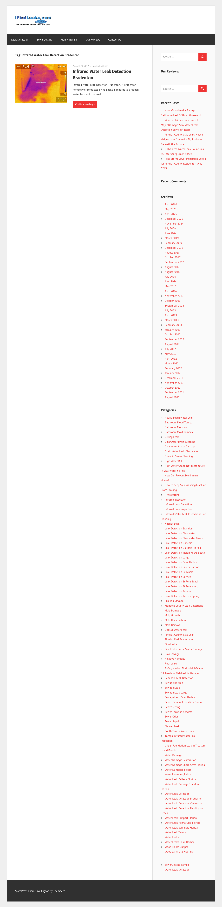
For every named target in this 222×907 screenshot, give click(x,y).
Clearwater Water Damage (180, 446)
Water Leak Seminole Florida (181, 827)
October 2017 (173, 257)
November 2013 (174, 295)
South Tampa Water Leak (179, 731)
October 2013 (173, 300)
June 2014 (171, 281)
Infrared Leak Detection (178, 504)
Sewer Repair (172, 721)
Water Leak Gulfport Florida (181, 817)
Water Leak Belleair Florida (180, 779)
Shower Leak (172, 726)
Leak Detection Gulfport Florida (183, 547)
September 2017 (174, 262)
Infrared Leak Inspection (178, 509)
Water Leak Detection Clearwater (184, 803)
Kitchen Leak (172, 523)
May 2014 (170, 286)
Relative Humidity (175, 658)
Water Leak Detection (177, 793)
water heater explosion (178, 774)
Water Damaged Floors (178, 769)
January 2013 (173, 329)
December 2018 (174, 247)
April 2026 (171, 204)
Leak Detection (19, 39)
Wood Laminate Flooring (179, 851)
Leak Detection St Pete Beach (181, 581)
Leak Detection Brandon (179, 528)
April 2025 (171, 214)
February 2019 (173, 242)
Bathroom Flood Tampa (178, 422)
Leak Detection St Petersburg (181, 586)
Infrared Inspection (175, 499)
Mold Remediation (175, 620)
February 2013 (173, 324)
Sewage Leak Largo (176, 692)
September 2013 (174, 305)
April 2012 (171, 358)
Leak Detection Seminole (179, 572)
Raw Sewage (172, 654)
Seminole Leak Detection (179, 678)
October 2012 (173, 334)
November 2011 (174, 382)
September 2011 (174, 392)
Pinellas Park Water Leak (179, 639)
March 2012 (172, 363)
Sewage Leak (172, 687)
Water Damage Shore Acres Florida (185, 764)
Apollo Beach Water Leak (179, 417)
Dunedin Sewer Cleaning (179, 456)
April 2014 (171, 291)
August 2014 (172, 271)
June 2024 (171, 233)
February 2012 (173, 368)
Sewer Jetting (44, 39)
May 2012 (170, 353)
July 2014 (170, 276)
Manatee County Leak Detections (184, 605)
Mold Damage (173, 610)
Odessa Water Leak (176, 629)
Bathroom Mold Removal (179, 432)
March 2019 (172, 238)
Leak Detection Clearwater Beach (184, 538)
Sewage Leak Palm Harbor (180, 697)
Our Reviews (93, 39)
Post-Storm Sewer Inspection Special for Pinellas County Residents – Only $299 (184, 163)
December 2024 (174, 218)
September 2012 (174, 339)
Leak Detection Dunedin (178, 543)
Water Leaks (172, 837)
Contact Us (114, 39)
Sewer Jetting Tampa (177, 864)
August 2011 (172, 397)
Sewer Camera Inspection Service (184, 702)
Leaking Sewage (174, 600)
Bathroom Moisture (176, 427)
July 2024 (170, 228)
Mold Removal (173, 625)
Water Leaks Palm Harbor (179, 842)
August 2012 (172, 344)
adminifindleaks (100, 66)
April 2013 (171, 315)
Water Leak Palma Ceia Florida (182, 822)
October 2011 (173, 387)
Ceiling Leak (172, 437)
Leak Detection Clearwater (180, 533)
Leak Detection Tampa (178, 591)
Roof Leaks (171, 663)
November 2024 (174, 223)
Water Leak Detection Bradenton (183, 798)
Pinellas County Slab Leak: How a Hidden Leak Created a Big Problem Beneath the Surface (182, 139)
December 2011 (174, 377)
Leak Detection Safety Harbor (182, 567)
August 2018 (172, 252)
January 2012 (173, 373)
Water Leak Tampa (176, 832)
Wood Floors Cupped (177, 846)
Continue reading (84, 104)
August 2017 (172, 267)
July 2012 (170, 349)
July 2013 (170, 310)
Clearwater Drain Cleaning (180, 441)
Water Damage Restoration (180, 760)
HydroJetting (172, 494)
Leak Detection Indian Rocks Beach (185, 552)
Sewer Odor (171, 716)
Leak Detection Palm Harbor (181, 562)
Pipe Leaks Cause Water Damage (183, 649)
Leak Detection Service (178, 576)
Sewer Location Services (178, 711)
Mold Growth (172, 615)
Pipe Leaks (171, 644)
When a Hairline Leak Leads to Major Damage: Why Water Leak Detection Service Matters (180, 124)
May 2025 (170, 209)
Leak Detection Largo (177, 557)
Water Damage (173, 755)
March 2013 (172, 320)
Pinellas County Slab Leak (179, 634)
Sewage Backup (174, 682)
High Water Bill (69, 39)
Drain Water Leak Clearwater (181, 451)
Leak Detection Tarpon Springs (182, 596)
